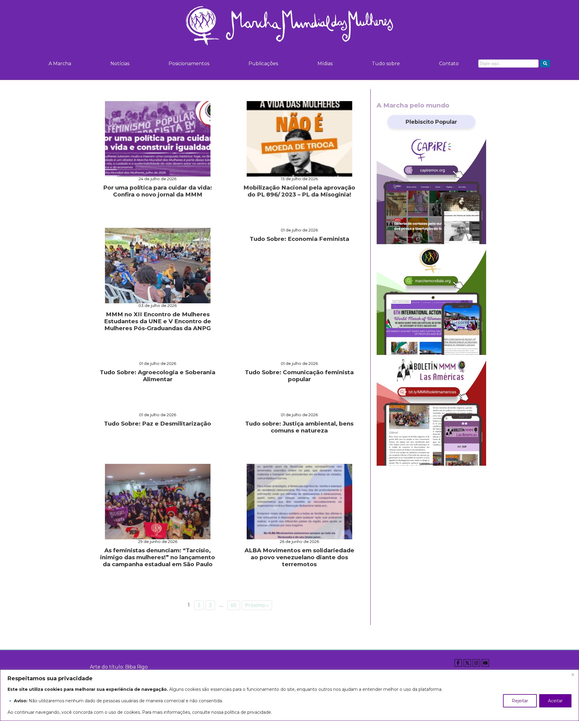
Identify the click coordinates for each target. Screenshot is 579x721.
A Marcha (60, 63)
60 (234, 605)
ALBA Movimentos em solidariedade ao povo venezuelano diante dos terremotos (299, 557)
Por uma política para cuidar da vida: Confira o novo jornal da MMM (157, 191)
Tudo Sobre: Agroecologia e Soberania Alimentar (157, 376)
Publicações (263, 63)
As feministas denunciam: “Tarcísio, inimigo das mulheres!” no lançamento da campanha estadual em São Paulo (157, 557)
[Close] (572, 674)
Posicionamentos (189, 63)
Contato (449, 63)
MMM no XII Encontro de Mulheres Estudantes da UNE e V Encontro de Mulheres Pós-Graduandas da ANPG (157, 321)
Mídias (325, 63)
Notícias (119, 63)
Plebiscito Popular (431, 122)
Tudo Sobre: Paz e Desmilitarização (157, 423)
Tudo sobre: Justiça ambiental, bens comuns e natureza (299, 427)
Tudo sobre (386, 63)
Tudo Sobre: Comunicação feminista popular (299, 376)
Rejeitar (520, 700)
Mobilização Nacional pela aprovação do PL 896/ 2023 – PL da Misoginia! (299, 191)
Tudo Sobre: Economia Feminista (299, 238)
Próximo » (257, 605)
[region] (289, 695)
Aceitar (555, 700)
